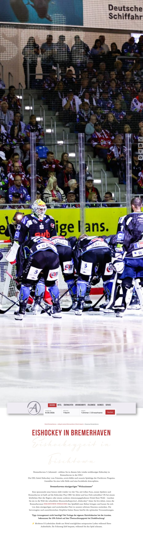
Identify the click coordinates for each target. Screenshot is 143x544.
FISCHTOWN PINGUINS (55, 503)
